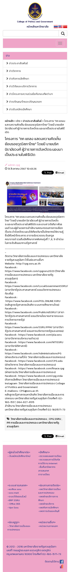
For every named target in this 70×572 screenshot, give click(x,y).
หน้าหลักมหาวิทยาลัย (38, 27)
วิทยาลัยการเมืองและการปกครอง (29, 419)
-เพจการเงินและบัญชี (48, 511)
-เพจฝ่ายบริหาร (46, 504)
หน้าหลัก (9, 121)
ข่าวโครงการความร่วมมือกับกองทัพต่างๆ (30, 94)
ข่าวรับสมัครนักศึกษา (20, 109)
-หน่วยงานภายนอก (48, 526)
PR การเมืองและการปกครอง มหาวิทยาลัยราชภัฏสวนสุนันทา (33, 424)
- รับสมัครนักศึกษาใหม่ (18, 456)
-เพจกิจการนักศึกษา (48, 507)
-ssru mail (13, 493)
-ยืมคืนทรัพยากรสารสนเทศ (46, 468)
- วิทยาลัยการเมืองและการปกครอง (18, 528)
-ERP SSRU (13, 500)
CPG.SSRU (55, 419)
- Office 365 (13, 504)
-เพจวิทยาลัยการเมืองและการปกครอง (49, 491)
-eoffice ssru (14, 489)
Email (61, 172)
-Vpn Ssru (12, 507)
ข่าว (8, 56)
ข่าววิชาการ (14, 71)
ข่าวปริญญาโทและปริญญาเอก (25, 102)
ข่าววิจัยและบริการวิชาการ (22, 86)
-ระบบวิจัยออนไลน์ (16, 496)
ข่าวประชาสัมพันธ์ (18, 63)
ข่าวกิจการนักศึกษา (18, 79)
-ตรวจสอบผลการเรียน (49, 456)
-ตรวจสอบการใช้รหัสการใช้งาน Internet (49, 461)
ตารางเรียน (44, 474)
